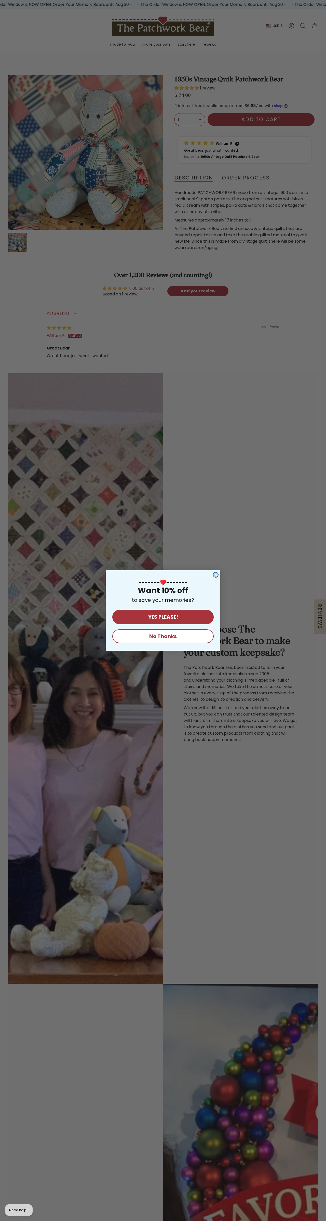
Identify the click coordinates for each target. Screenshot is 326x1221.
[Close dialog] (215, 574)
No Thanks (163, 636)
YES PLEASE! (163, 616)
